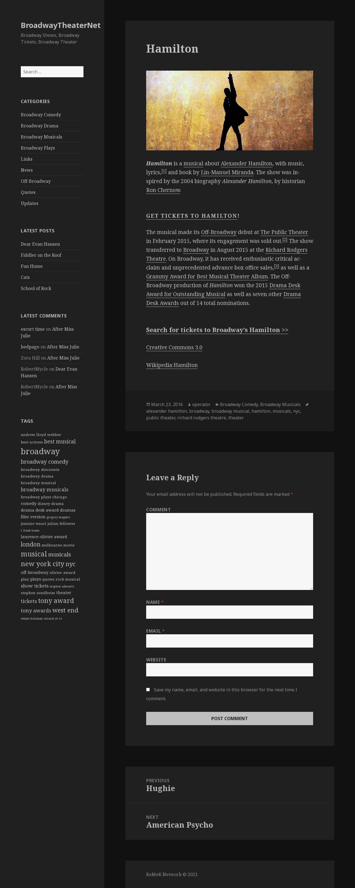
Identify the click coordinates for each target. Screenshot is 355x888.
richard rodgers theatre (201, 418)
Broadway (196, 249)
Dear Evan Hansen (40, 244)
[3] (276, 265)
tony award (56, 600)
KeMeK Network (164, 874)
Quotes (28, 192)
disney (44, 503)
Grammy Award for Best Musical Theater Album (207, 276)
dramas (67, 510)
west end (65, 610)
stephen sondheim (38, 592)
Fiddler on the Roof (41, 255)
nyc (70, 564)
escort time (33, 329)
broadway (40, 451)
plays (35, 579)
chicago (59, 496)
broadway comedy (45, 461)
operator (201, 404)
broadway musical (38, 482)
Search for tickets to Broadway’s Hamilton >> (217, 329)
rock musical (68, 579)
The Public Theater (284, 232)
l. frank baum (30, 530)
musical (34, 553)
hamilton (261, 411)
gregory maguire (58, 517)
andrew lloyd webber (41, 434)
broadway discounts (40, 469)
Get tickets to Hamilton (191, 215)
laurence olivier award (44, 536)
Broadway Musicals (41, 137)
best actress (32, 442)
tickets (29, 601)
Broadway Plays (38, 148)
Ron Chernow (163, 190)
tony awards (36, 610)
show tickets (35, 585)
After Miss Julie (63, 347)
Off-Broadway (36, 181)
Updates (29, 203)
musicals (59, 554)
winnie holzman (32, 618)
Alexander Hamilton (246, 163)
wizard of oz (53, 618)
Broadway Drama (39, 126)
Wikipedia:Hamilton (172, 365)
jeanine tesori (33, 523)
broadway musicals (45, 489)
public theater (160, 418)
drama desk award (40, 510)
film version (33, 516)
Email (155, 631)
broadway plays (36, 496)
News (27, 170)
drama (57, 503)
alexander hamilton (166, 411)
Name (155, 602)
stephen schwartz (62, 586)
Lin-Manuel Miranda (227, 172)
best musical (60, 441)
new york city (42, 563)
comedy (29, 503)
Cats (25, 277)
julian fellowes (61, 523)
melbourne (52, 545)
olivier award (62, 572)
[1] (164, 170)
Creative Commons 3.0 (174, 347)
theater (63, 592)
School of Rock (36, 288)
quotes (48, 579)
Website (156, 660)
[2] (285, 239)
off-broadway (35, 572)
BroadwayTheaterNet (61, 25)
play (25, 579)
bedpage (30, 347)
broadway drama (37, 476)
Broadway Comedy (41, 115)
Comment (158, 510)
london (30, 544)
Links (26, 159)
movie (69, 545)
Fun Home (32, 266)
